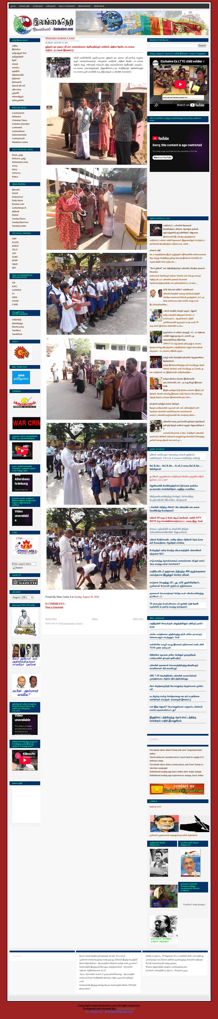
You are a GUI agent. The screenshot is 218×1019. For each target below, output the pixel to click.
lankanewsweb (19, 135)
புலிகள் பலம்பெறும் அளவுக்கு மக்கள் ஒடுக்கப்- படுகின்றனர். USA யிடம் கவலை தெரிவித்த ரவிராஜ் (175, 456)
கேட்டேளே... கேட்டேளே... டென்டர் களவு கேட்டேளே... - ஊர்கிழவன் (176, 467)
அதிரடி (15, 46)
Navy (14, 169)
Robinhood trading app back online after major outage (175, 772)
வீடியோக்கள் (99, 6)
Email (72, 38)
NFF (14, 268)
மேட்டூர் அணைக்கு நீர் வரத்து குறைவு (161, 963)
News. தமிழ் (17, 155)
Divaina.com (18, 204)
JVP (14, 253)
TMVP (15, 264)
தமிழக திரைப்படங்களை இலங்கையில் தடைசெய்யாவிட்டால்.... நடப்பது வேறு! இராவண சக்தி (182, 382)
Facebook (61, 38)
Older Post (138, 619)
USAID (15, 301)
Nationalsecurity (20, 162)
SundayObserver (20, 222)
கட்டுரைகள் (38, 6)
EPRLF (15, 246)
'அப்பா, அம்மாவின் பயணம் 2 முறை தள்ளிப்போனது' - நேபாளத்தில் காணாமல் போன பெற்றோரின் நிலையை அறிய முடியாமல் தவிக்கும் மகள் (106, 978)
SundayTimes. (19, 219)
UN (13, 283)
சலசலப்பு (15, 67)
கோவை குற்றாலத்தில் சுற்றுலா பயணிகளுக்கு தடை (167, 967)
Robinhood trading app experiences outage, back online (176, 775)
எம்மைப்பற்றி (24, 6)
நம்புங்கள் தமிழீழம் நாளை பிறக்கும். (165, 404)
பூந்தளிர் (15, 93)
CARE (15, 304)
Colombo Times (19, 120)
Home (95, 619)
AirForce (16, 173)
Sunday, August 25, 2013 (86, 597)
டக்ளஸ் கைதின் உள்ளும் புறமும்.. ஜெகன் (180, 311)
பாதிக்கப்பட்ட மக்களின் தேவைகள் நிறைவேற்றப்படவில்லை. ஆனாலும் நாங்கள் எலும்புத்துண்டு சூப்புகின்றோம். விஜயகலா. (180, 229)
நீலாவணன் (16, 82)
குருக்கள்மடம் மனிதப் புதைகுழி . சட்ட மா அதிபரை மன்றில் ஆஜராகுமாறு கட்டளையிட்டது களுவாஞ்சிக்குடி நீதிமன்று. (184, 336)
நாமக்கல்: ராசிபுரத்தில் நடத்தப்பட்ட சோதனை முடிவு (167, 970)
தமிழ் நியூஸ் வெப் (19, 53)
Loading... (154, 739)
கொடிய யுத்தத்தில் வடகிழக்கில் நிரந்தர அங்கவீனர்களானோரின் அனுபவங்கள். (169, 530)
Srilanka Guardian (20, 124)
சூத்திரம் (16, 71)
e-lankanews (18, 113)
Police (15, 177)
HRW (14, 297)
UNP (14, 239)
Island (15, 193)
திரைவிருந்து (17, 323)
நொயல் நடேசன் (18, 85)
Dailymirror (17, 197)
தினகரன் (16, 189)
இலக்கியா (16, 49)
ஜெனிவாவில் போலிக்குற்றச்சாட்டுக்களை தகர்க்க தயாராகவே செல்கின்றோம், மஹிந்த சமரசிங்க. (174, 487)
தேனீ (14, 60)
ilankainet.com (126, 1008)
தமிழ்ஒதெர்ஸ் (18, 56)
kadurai (153, 807)
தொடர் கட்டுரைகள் (67, 6)
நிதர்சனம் (16, 78)
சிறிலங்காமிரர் (18, 75)
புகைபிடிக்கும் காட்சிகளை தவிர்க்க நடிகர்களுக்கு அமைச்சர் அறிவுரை (174, 959)
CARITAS (16, 290)
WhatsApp (50, 38)
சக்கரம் (15, 64)
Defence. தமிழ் (19, 158)
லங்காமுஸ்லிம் (18, 100)
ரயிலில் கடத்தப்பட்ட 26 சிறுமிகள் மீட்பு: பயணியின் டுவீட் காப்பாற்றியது (175, 956)
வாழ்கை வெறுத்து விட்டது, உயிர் (167, 582)
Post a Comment (54, 607)
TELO (14, 249)
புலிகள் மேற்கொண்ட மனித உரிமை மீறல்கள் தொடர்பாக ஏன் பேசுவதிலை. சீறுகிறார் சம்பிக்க (176, 541)
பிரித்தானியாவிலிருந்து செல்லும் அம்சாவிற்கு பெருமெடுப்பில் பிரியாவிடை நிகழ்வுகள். (171, 498)
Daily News (17, 200)
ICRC (14, 286)
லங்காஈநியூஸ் (18, 96)
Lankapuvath (18, 138)
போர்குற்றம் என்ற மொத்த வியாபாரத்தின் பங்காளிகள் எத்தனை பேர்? (175, 551)
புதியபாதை (16, 89)
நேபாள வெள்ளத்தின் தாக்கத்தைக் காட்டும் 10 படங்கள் (102, 956)
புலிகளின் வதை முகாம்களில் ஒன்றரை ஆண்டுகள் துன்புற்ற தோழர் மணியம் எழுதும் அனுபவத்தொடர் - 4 (184, 425)
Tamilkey (16, 330)
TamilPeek (17, 334)
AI (13, 293)
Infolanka (16, 116)
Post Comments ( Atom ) (71, 624)
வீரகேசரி (15, 211)
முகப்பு (13, 6)
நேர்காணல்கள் (84, 6)
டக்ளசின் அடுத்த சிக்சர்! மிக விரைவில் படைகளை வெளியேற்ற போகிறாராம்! (174, 508)
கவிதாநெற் (16, 319)
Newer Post (51, 619)
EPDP (15, 260)
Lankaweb (17, 127)
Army (15, 166)
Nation (15, 215)
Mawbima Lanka (20, 142)
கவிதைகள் (51, 6)
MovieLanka (18, 327)
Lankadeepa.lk (19, 208)
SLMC (15, 257)
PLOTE (15, 242)
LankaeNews (18, 131)
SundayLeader (19, 226)
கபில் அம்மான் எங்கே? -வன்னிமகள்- (178, 289)
